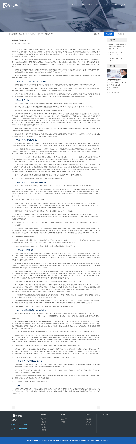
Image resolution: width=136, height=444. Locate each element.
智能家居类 (64, 419)
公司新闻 (121, 34)
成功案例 (107, 5)
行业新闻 (109, 34)
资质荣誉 (43, 430)
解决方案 (98, 5)
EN (124, 5)
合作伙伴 (43, 419)
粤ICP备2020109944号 (101, 440)
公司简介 (43, 427)
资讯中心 (88, 414)
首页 (73, 5)
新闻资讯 (26, 34)
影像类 (62, 422)
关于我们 (82, 5)
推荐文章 (112, 40)
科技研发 (43, 422)
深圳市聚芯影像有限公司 (115, 52)
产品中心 (90, 5)
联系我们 (115, 5)
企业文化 (43, 424)
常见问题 (96, 34)
